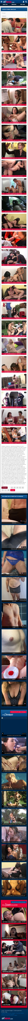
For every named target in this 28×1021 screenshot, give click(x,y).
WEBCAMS (13, 4)
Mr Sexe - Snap (4, 1011)
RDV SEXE (22, 4)
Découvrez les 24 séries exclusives (19, 902)
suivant (12, 490)
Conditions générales (17, 1010)
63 (8, 490)
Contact (2, 1010)
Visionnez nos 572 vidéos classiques (18, 712)
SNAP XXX (5, 4)
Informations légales (9, 1010)
